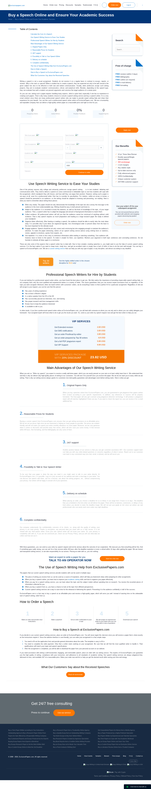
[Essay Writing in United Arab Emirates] (96, 764)
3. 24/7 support (36, 53)
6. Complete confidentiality (40, 63)
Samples (78, 5)
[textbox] (84, 138)
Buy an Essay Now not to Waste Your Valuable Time (69, 744)
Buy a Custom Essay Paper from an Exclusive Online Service (117, 744)
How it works (88, 756)
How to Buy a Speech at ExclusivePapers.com (47, 72)
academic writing (74, 579)
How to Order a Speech (39, 69)
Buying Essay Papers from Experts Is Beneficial (23, 741)
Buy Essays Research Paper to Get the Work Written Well (26, 744)
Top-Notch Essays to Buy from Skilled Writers (67, 736)
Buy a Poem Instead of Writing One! (64, 747)
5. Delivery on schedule (39, 59)
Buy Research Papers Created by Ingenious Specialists (71, 739)
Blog (124, 756)
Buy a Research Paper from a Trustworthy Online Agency (71, 730)
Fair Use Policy (137, 776)
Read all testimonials (75, 674)
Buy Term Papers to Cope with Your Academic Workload (116, 739)
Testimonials (87, 5)
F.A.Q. (96, 5)
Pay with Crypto (120, 772)
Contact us (139, 756)
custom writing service (57, 248)
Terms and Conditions (101, 776)
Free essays (116, 756)
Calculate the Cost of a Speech (41, 34)
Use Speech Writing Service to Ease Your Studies (48, 37)
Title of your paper (30, 135)
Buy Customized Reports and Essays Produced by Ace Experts (28, 739)
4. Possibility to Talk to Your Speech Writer (45, 56)
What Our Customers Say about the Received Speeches (50, 75)
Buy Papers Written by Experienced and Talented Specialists (117, 736)
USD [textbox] (68, 165)
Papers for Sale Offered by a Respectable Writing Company (27, 736)
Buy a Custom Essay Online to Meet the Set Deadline (25, 747)
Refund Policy (126, 776)
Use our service (64, 713)
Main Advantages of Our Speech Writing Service (47, 44)
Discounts (69, 5)
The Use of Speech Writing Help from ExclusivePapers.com (51, 66)
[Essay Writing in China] (118, 764)
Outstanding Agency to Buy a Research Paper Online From (27, 733)
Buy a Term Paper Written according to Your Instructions (26, 730)
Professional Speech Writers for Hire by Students (47, 40)
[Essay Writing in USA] (135, 764)
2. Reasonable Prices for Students (42, 50)
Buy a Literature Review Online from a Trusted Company (116, 747)
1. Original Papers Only (39, 47)
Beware (106, 756)
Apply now (127, 130)
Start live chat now (112, 558)
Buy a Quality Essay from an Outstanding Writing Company (72, 733)
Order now (53, 5)
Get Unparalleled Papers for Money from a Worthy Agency (116, 730)
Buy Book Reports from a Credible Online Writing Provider (71, 741)
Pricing (61, 5)
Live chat (133, 761)
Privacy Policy (115, 776)
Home (45, 5)
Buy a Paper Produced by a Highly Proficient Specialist (115, 733)
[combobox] (84, 140)
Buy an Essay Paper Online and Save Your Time (113, 741)
